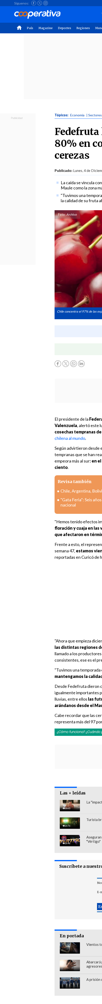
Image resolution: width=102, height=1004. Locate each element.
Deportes (64, 28)
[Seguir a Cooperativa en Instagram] (45, 3)
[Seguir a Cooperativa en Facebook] (33, 3)
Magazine (45, 28)
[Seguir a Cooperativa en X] (39, 3)
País (30, 28)
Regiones (83, 28)
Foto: (61, 214)
